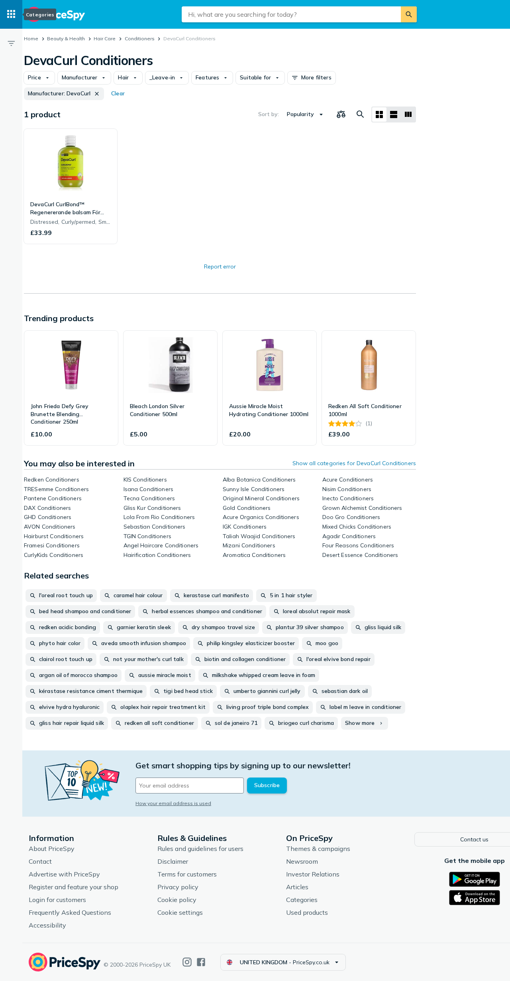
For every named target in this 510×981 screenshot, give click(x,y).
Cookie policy (176, 900)
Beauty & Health (66, 38)
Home (31, 38)
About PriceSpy (52, 849)
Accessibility (47, 925)
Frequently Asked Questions (70, 912)
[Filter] (11, 43)
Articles (297, 887)
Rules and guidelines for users (200, 849)
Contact (40, 861)
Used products (307, 912)
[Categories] (11, 14)
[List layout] (393, 114)
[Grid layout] (379, 114)
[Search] (409, 14)
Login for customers (57, 900)
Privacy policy (177, 887)
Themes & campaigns (318, 849)
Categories (302, 900)
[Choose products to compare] (341, 114)
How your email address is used (173, 803)
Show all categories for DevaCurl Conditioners (354, 463)
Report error (220, 266)
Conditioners (140, 38)
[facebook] (201, 962)
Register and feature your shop (73, 887)
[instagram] (187, 962)
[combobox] (291, 14)
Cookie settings (180, 912)
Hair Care (105, 38)
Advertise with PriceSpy (64, 874)
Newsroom (302, 861)
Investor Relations (312, 874)
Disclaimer (172, 861)
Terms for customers (187, 874)
